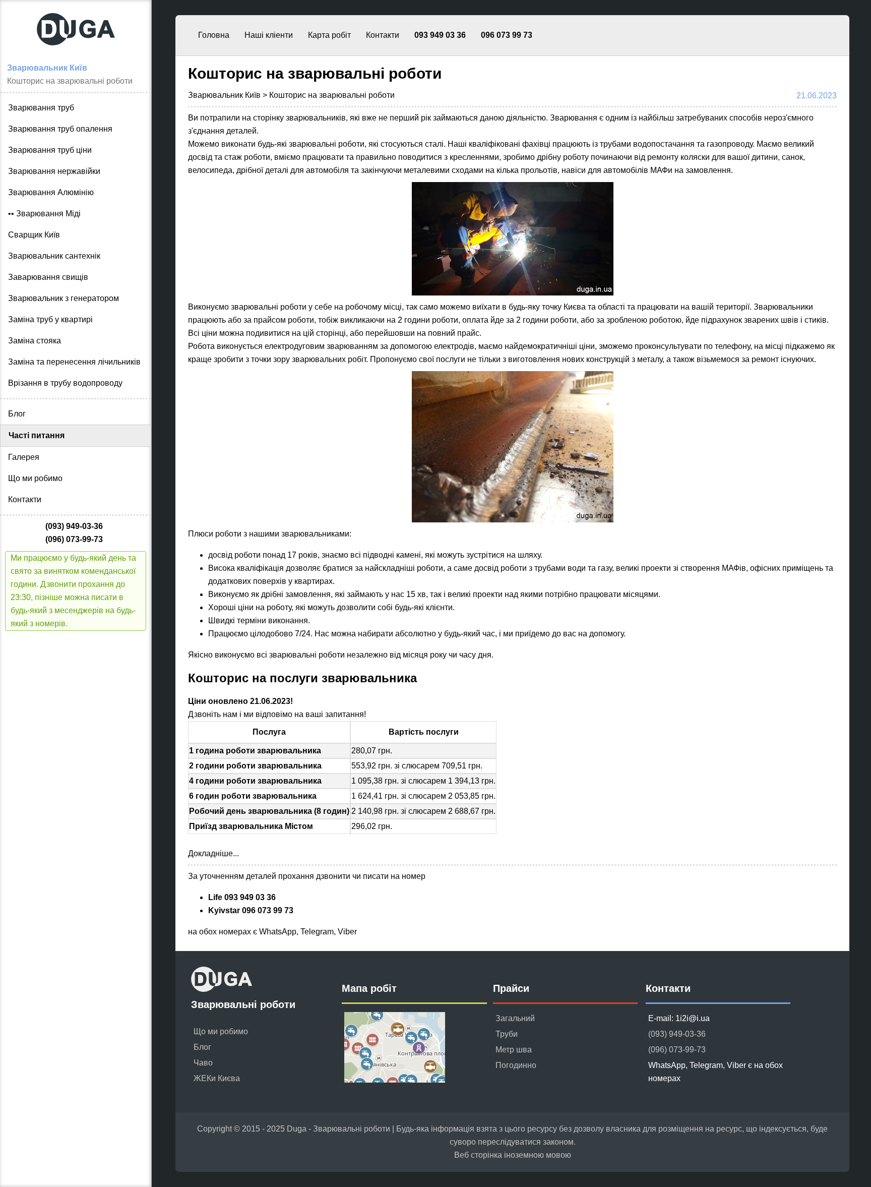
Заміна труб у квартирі (50, 319)
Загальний (515, 1018)
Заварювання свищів (48, 277)
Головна (213, 35)
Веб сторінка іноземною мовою (512, 1155)
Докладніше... (213, 853)
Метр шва (513, 1049)
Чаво (203, 1062)
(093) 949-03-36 (677, 1034)
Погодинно (515, 1065)
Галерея (23, 457)
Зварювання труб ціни (50, 150)
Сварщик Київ (34, 234)
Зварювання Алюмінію (51, 192)
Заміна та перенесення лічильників (74, 362)
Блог (17, 413)
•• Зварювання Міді (44, 213)
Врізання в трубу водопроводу (65, 383)
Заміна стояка (34, 340)
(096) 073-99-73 (677, 1049)
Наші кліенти (268, 35)
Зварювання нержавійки (54, 171)
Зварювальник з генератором (63, 298)
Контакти (382, 35)
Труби (506, 1034)
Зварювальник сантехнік (54, 256)
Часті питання (37, 435)
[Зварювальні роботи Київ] (75, 54)
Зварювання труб (41, 107)
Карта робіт (329, 35)
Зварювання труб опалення (60, 129)
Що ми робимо (35, 478)
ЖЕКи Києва (217, 1078)
